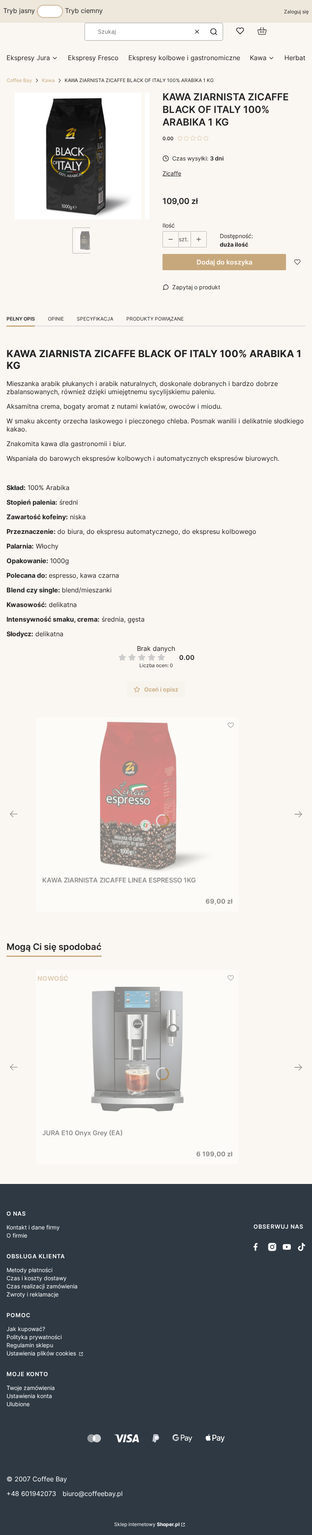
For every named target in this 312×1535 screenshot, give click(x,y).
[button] (213, 32)
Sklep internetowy (147, 1524)
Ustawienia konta (29, 1395)
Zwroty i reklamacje (32, 1294)
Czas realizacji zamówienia (42, 1286)
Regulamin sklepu (29, 1345)
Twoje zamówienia (30, 1387)
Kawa (48, 80)
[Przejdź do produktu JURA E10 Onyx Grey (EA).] (137, 1049)
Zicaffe (171, 173)
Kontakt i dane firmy (33, 1227)
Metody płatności (29, 1269)
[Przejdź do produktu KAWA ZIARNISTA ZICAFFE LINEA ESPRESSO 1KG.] (137, 796)
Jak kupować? (25, 1328)
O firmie (16, 1235)
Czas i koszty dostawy (36, 1278)
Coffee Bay (19, 80)
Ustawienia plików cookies (42, 1353)
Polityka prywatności (34, 1336)
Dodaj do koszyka (224, 262)
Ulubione (18, 1404)
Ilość (168, 225)
